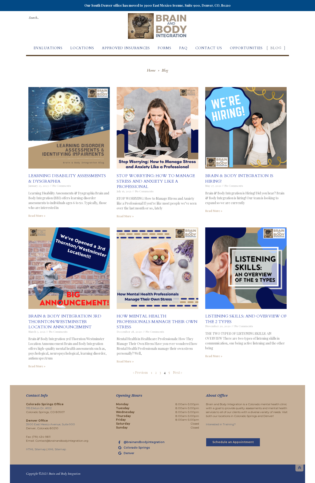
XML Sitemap (57, 449)
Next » (177, 372)
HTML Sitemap (36, 449)
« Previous (140, 372)
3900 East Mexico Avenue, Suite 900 (50, 424)
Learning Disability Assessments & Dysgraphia (67, 178)
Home (151, 70)
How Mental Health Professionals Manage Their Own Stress (157, 321)
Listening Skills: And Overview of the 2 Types (246, 318)
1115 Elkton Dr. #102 (39, 408)
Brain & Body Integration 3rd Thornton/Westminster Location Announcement (64, 321)
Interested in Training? (221, 424)
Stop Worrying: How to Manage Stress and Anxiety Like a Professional (156, 181)
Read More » (36, 215)
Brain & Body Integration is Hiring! (239, 178)
